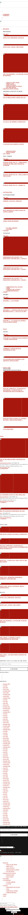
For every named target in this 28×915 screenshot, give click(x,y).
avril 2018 (5, 775)
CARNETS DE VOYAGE (13, 289)
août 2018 (5, 768)
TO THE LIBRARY (11, 228)
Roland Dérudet (4, 496)
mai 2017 (5, 794)
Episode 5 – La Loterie (11, 300)
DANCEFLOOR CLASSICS (14, 86)
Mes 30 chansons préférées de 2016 (12, 511)
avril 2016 (5, 815)
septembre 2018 (6, 766)
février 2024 (6, 689)
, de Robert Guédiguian (14, 121)
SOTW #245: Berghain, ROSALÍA (13, 37)
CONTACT (6, 15)
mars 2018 (5, 776)
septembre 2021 (6, 712)
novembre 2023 (6, 691)
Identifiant (2, 908)
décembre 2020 (6, 724)
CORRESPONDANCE (12, 290)
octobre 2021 (6, 710)
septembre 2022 (6, 698)
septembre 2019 (6, 747)
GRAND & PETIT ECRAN (10, 88)
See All (5, 34)
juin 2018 (5, 771)
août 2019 (5, 748)
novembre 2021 (6, 708)
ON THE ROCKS (10, 871)
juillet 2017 (5, 790)
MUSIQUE (6, 29)
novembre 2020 (6, 726)
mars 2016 (5, 817)
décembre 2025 (6, 684)
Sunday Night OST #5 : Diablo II (14, 185)
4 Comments (3, 502)
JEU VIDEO (6, 153)
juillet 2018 (5, 769)
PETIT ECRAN (10, 152)
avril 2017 (5, 796)
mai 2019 (5, 752)
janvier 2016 (6, 820)
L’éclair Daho (8, 429)
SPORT (5, 292)
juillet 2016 (5, 810)
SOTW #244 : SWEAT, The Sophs (13, 47)
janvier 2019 (6, 759)
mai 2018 (5, 773)
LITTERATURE (7, 192)
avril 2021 (5, 717)
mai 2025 (5, 685)
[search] (14, 847)
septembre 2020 (6, 729)
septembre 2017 (6, 787)
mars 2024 (5, 687)
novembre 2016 (6, 804)
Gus (1, 513)
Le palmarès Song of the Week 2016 (12, 494)
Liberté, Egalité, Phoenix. (12, 201)
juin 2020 (5, 731)
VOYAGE (6, 230)
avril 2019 (5, 754)
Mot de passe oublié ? (19, 914)
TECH (5, 329)
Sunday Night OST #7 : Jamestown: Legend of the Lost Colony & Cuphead (15, 164)
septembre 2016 (6, 808)
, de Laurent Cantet (13, 144)
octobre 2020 (6, 727)
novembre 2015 (6, 824)
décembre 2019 (6, 741)
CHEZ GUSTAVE (11, 85)
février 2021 (6, 720)
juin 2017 (5, 792)
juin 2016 (5, 811)
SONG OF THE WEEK (12, 82)
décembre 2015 (6, 822)
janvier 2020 (6, 740)
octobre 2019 (6, 745)
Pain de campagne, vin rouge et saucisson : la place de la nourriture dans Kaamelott (14, 390)
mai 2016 (5, 813)
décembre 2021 (6, 706)
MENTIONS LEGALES (6, 854)
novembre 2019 (6, 743)
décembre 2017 (6, 782)
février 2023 (6, 692)
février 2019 (6, 757)
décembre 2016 (6, 803)
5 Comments (3, 518)
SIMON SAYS (10, 83)
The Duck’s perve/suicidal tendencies (13, 534)
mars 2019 (5, 755)
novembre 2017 (6, 783)
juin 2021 (5, 713)
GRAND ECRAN (11, 151)
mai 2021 (5, 715)
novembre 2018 (6, 762)
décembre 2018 (6, 761)
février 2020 (6, 738)
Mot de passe (3, 910)
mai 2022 (5, 699)
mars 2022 (5, 703)
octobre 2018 (6, 764)
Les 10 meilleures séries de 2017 (14, 97)
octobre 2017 (6, 785)
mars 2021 (5, 719)
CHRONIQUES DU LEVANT (14, 287)
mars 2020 (5, 736)
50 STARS (9, 229)
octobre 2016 (6, 806)
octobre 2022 (6, 696)
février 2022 (6, 705)
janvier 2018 (6, 780)
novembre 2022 (6, 694)
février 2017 (6, 799)
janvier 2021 (6, 722)
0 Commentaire (4, 468)
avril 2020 (5, 734)
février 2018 (6, 778)
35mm (8, 288)
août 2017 (5, 789)
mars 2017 (5, 797)
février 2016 (6, 818)
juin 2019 (5, 750)
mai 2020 (5, 733)
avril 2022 (5, 701)
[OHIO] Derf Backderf (11, 221)
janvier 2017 (6, 801)
